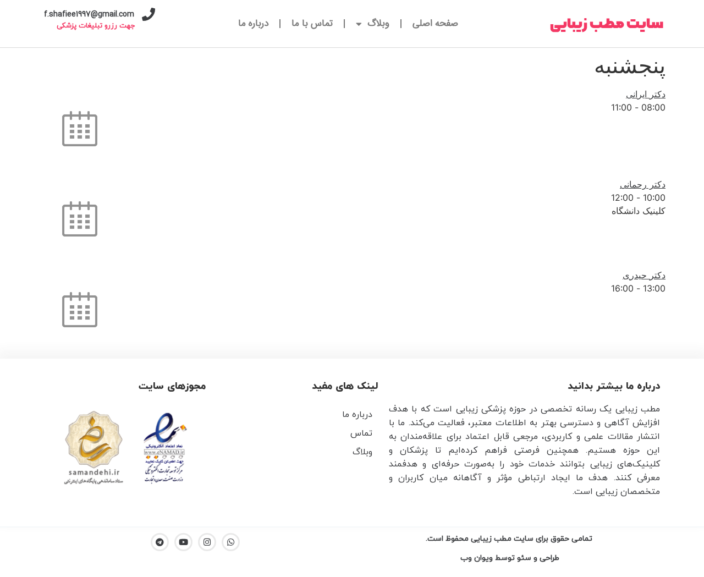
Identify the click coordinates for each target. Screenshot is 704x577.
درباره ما (253, 23)
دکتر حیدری (644, 275)
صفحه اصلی (435, 23)
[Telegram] (160, 542)
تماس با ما (312, 23)
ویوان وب (475, 558)
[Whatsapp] (231, 542)
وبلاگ (378, 23)
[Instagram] (207, 542)
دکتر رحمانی (643, 184)
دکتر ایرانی (646, 94)
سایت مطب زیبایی (606, 24)
